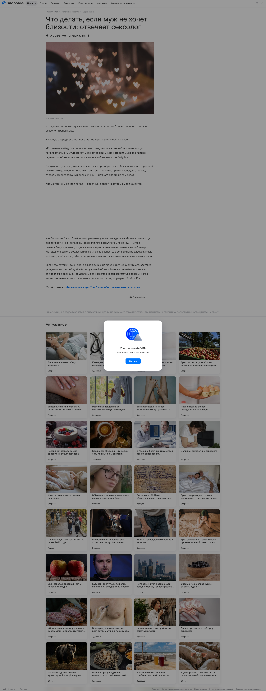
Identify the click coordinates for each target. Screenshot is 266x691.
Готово (133, 361)
